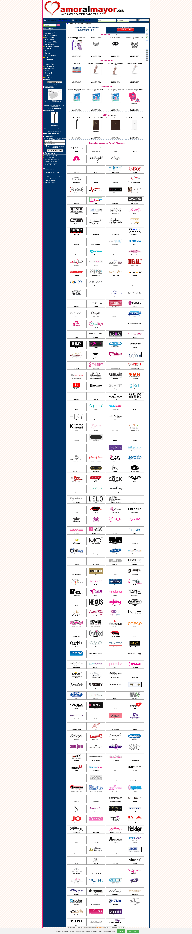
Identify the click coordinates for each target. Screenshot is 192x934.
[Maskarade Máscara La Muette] (96, 48)
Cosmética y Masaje (52, 46)
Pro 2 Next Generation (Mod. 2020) (115, 64)
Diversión (48, 48)
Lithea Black (76, 117)
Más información (133, 931)
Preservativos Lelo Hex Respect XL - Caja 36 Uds (115, 118)
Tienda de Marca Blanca (51, 165)
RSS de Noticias (49, 169)
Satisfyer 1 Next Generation (95, 63)
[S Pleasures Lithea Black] (76, 129)
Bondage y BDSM (51, 42)
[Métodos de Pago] (147, 54)
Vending (47, 75)
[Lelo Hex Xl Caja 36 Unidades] (115, 130)
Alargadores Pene (51, 33)
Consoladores (49, 44)
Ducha (47, 51)
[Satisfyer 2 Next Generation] (134, 75)
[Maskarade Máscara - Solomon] (115, 48)
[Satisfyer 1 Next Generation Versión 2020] (96, 75)
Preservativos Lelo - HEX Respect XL (96, 118)
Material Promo (50, 64)
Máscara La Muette (96, 37)
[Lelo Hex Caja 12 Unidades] (134, 130)
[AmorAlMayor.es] (84, 17)
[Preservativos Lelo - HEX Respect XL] (96, 130)
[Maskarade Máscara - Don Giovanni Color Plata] (134, 50)
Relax (47, 71)
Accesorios (48, 31)
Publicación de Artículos (51, 161)
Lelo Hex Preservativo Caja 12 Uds (134, 118)
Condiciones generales (51, 175)
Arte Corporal (49, 37)
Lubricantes (49, 60)
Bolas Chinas (49, 40)
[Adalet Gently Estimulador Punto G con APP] (76, 50)
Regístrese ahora (76, 56)
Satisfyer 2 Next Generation (134, 63)
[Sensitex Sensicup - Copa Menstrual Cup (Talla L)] (96, 102)
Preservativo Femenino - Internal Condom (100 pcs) (134, 90)
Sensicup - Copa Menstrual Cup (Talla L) (95, 90)
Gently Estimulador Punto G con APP (76, 38)
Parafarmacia (49, 66)
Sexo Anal (48, 73)
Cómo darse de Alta (50, 157)
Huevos (47, 53)
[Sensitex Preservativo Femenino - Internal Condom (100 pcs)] (134, 102)
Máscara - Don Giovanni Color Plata (134, 38)
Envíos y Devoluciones (51, 178)
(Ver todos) (115, 34)
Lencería (48, 57)
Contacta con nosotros (51, 155)
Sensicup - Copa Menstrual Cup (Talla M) (76, 90)
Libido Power (76, 63)
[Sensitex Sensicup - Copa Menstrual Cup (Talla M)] (76, 102)
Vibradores (48, 77)
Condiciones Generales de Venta (53, 177)
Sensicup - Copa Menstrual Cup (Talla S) (115, 90)
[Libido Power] (76, 75)
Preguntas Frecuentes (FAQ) (52, 159)
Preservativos (49, 68)
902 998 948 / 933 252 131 (64, 20)
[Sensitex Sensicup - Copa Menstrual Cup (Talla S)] (115, 102)
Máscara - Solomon (115, 37)
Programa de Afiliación (51, 163)
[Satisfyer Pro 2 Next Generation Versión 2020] (115, 76)
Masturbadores (50, 62)
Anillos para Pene (51, 35)
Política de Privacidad (50, 180)
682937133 (88, 20)
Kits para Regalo (50, 55)
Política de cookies (50, 182)
